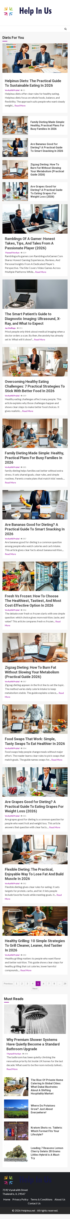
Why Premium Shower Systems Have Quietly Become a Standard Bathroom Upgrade (35, 1019)
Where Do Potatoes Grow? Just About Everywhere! (16, 1108)
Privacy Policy (20, 1199)
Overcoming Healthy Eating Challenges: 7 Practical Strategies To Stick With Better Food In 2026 (35, 361)
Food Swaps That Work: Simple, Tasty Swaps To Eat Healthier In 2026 (35, 719)
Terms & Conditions (41, 1199)
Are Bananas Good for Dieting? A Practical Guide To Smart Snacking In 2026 (15, 147)
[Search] (65, 29)
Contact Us (34, 1203)
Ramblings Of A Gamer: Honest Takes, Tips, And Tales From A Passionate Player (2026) (35, 219)
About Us (60, 1199)
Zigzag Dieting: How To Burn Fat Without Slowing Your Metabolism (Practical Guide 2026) (15, 169)
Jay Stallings (10, 328)
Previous (8, 983)
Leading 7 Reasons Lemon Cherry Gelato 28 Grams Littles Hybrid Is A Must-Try (16, 1153)
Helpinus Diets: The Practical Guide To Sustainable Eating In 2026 (35, 58)
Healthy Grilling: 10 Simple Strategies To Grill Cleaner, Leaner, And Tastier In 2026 (35, 921)
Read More (20, 105)
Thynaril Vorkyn (12, 252)
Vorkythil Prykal (12, 90)
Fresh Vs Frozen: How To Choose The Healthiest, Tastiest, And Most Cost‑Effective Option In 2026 (35, 576)
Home (6, 1199)
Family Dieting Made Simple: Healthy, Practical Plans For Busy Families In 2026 (15, 125)
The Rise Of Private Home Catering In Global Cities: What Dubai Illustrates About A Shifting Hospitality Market (16, 1086)
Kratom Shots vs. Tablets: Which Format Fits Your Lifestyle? (16, 1131)
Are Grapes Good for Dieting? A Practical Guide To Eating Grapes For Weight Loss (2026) (15, 191)
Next (35, 988)
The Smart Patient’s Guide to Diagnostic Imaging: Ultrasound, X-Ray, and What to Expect (35, 294)
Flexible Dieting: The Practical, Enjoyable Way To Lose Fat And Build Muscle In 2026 (35, 849)
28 (65, 983)
